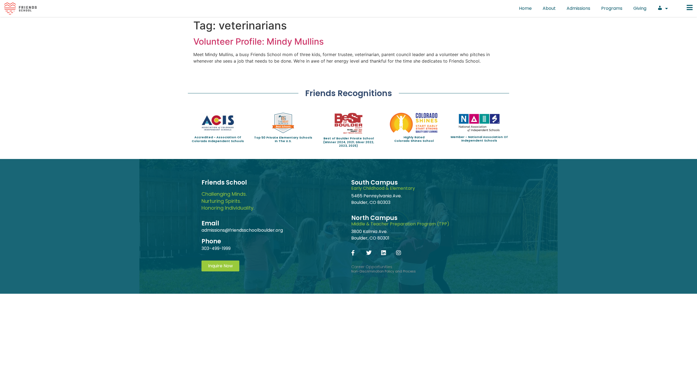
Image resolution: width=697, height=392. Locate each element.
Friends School (224, 182)
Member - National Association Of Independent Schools (479, 139)
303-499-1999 (216, 248)
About (549, 8)
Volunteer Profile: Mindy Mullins (258, 41)
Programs (611, 8)
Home (525, 8)
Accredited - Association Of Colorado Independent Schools (218, 139)
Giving (639, 8)
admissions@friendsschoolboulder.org (242, 230)
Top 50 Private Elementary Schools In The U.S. (283, 139)
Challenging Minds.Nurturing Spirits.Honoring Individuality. (227, 201)
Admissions (578, 8)
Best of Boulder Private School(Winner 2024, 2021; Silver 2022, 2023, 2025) (348, 142)
